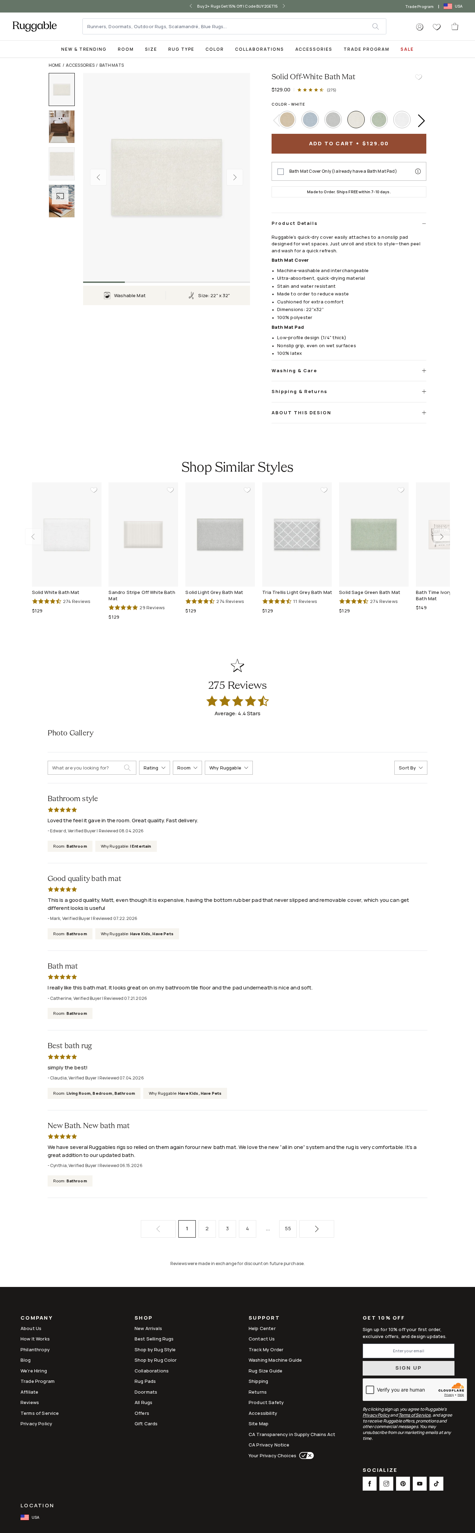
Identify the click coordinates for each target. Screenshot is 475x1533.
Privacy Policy (36, 1423)
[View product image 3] (65, 163)
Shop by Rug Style (155, 1349)
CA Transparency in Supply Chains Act (292, 1434)
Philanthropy (35, 1349)
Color (215, 49)
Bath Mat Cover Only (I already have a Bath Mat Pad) (343, 171)
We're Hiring (34, 1371)
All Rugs (143, 1402)
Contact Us (262, 1339)
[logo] (34, 26)
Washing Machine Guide (275, 1360)
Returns (258, 1392)
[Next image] (234, 177)
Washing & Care (294, 370)
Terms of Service (40, 1413)
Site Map (258, 1423)
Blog (26, 1360)
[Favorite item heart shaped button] (418, 77)
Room (126, 49)
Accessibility (263, 1413)
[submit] (379, 26)
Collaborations (259, 49)
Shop (144, 1318)
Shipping (258, 1381)
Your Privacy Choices (272, 1455)
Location (37, 1505)
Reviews (30, 1402)
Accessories (313, 49)
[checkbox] (280, 172)
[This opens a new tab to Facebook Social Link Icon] (370, 1484)
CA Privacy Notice (269, 1445)
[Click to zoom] (166, 177)
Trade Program (419, 6)
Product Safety (266, 1402)
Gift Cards (146, 1423)
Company (37, 1318)
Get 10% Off (384, 1318)
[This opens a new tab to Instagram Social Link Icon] (386, 1484)
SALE (407, 49)
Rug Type (181, 49)
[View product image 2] (65, 126)
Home (55, 65)
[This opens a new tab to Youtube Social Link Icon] (420, 1484)
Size (151, 49)
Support (264, 1318)
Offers (142, 1413)
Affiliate (29, 1392)
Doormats (146, 1392)
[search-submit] (130, 767)
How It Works (35, 1339)
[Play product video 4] (65, 201)
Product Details (295, 223)
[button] (420, 27)
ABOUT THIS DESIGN (301, 412)
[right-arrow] (284, 6)
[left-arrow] (191, 6)
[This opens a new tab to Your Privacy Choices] (305, 1455)
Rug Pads (145, 1381)
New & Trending (84, 49)
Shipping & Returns (300, 391)
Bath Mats (111, 65)
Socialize (380, 1471)
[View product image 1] (65, 89)
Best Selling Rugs (154, 1339)
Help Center (262, 1328)
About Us (31, 1328)
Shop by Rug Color (156, 1360)
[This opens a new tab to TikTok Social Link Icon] (436, 1484)
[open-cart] (455, 26)
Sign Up (408, 1367)
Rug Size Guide (265, 1371)
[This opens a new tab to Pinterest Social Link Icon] (403, 1484)
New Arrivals (148, 1328)
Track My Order (266, 1349)
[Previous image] (98, 177)
